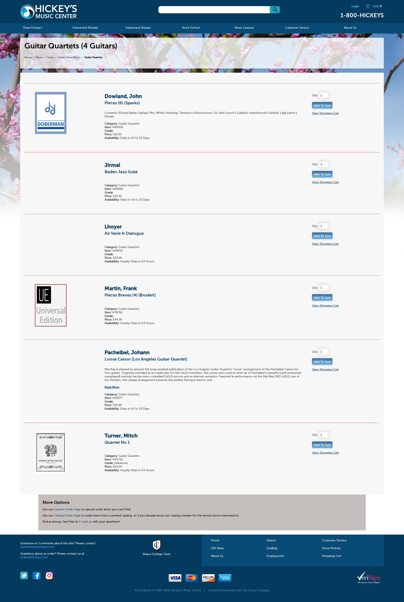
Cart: (377, 6)
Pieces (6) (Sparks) (122, 103)
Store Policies (331, 548)
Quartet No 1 (117, 443)
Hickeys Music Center (48, 11)
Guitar (50, 57)
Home (28, 57)
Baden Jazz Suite (121, 172)
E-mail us (85, 521)
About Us (217, 556)
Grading (272, 548)
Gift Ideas (217, 548)
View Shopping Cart (325, 113)
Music (39, 57)
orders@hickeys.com (34, 557)
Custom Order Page (67, 509)
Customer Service (334, 540)
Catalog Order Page (67, 515)
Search (271, 540)
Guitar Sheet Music (69, 57)
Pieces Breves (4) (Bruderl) (130, 295)
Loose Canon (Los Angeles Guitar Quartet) (146, 359)
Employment (275, 556)
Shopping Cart (331, 556)
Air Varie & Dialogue (124, 234)
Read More (112, 387)
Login (355, 6)
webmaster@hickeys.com (37, 547)
